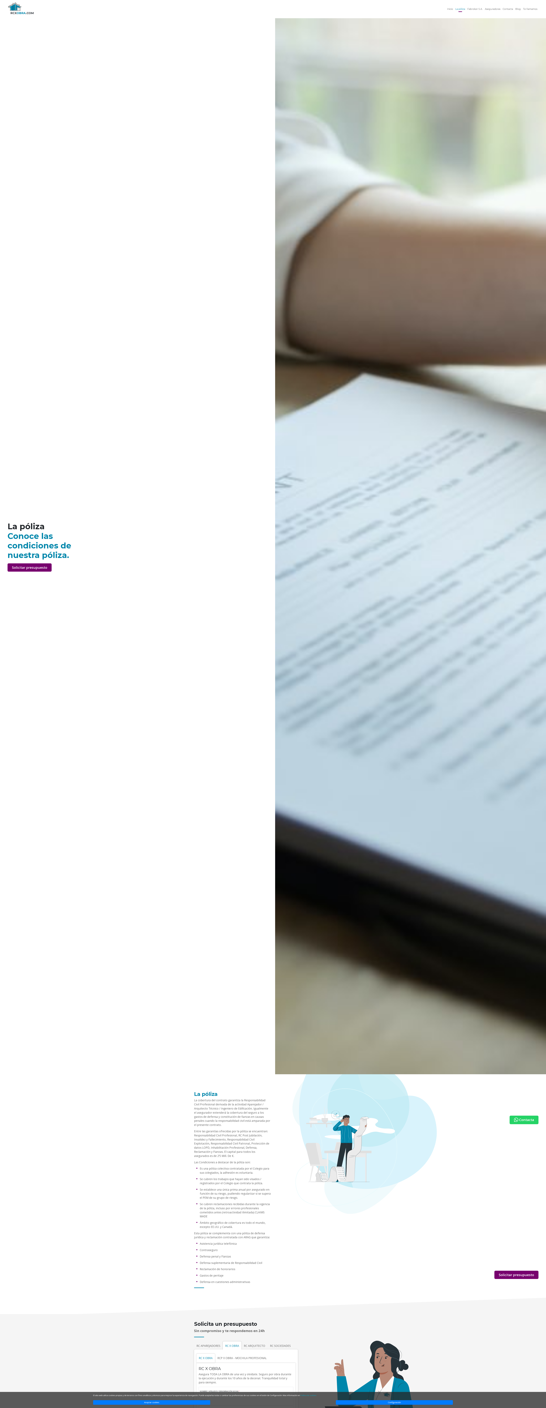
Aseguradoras (492, 9)
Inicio (450, 9)
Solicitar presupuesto (29, 567)
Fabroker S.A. (475, 9)
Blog (518, 9)
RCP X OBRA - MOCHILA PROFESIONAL (242, 1358)
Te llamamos (530, 9)
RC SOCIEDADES (280, 1346)
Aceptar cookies (151, 1402)
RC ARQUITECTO (254, 1346)
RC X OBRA (232, 1346)
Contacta (508, 9)
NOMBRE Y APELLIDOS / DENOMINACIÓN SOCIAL (220, 1391)
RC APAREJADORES (208, 1346)
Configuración (394, 1402)
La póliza (460, 9)
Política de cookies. (308, 1395)
